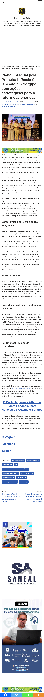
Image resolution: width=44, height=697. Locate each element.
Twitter (6, 450)
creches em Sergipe (18, 460)
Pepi (16, 464)
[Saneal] (22, 594)
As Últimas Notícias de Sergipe (11, 104)
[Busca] (3, 2)
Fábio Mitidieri (7, 464)
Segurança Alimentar (10, 482)
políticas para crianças (10, 473)
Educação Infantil (33, 460)
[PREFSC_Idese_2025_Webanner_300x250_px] (17, 548)
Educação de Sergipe (29, 104)
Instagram (8, 437)
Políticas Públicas (27, 473)
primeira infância (8, 477)
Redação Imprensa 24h (11, 102)
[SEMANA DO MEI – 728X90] (22, 152)
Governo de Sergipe (8, 106)
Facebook (8, 443)
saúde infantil (21, 477)
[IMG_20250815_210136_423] (22, 672)
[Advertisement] (22, 43)
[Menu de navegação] (40, 2)
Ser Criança (24, 482)
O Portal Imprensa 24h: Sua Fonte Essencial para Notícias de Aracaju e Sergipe (22, 406)
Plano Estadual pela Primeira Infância (15, 469)
